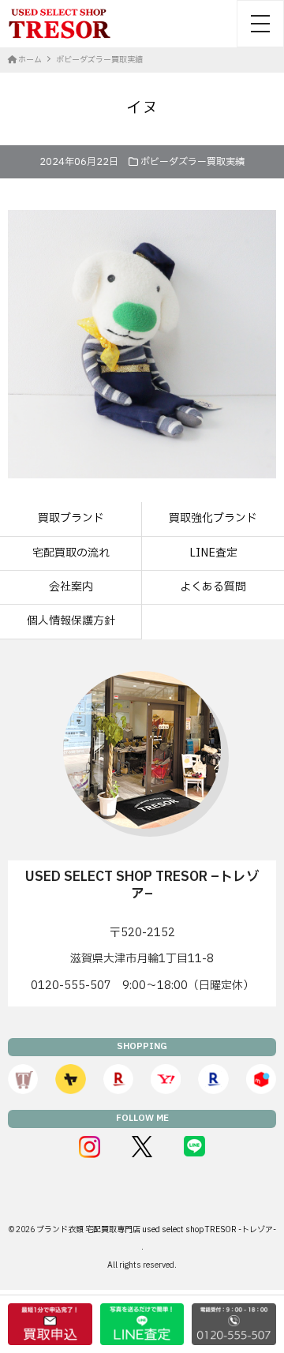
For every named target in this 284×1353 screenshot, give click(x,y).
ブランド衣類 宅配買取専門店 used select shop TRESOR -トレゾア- (156, 1229)
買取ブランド (71, 518)
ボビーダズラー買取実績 (192, 162)
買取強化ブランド (213, 518)
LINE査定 (213, 553)
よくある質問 (213, 587)
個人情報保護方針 (71, 621)
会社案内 (71, 587)
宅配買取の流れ (71, 553)
